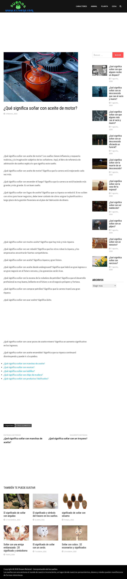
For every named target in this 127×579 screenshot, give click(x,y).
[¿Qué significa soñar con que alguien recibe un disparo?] (99, 66)
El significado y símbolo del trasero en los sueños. (45, 514)
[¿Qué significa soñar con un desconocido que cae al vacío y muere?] (99, 88)
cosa (114, 6)
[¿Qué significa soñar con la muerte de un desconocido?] (99, 160)
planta (104, 6)
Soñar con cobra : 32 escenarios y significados (74, 546)
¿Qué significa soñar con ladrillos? (19, 371)
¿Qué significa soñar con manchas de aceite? (24, 363)
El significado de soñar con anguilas (14, 514)
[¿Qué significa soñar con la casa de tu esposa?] (99, 181)
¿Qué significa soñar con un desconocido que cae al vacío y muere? (116, 93)
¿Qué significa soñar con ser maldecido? (115, 205)
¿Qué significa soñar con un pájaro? (115, 223)
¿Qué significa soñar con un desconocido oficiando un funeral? (115, 141)
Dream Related (25, 569)
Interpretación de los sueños (45, 569)
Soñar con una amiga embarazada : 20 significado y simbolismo (15, 547)
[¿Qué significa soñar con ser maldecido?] (99, 202)
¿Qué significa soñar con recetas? (19, 367)
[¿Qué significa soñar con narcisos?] (99, 257)
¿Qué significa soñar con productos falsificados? (26, 378)
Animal (94, 6)
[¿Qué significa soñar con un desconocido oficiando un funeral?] (99, 136)
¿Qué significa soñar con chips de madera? (23, 374)
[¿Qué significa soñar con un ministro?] (99, 239)
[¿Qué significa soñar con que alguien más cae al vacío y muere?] (99, 112)
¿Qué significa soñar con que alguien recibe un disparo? (115, 70)
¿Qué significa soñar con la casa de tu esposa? (115, 185)
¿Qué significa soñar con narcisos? (115, 260)
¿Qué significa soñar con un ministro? (115, 242)
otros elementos (23, 425)
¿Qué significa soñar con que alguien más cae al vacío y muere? (115, 117)
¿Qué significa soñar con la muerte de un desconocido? (115, 164)
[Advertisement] (63, 30)
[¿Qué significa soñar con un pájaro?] (99, 221)
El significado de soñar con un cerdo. (44, 546)
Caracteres (81, 6)
